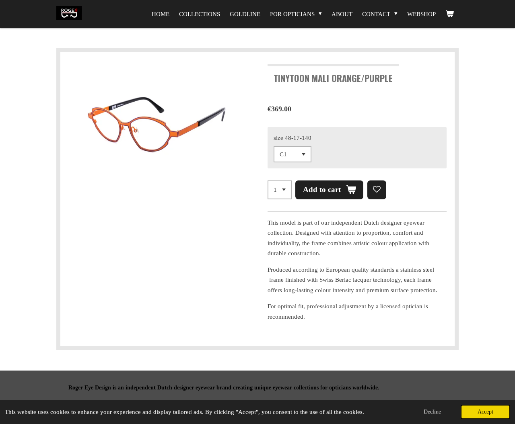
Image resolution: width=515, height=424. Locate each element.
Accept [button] (485, 412)
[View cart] (450, 14)
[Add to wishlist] (376, 189)
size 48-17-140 (292, 138)
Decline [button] (432, 412)
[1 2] (280, 189)
